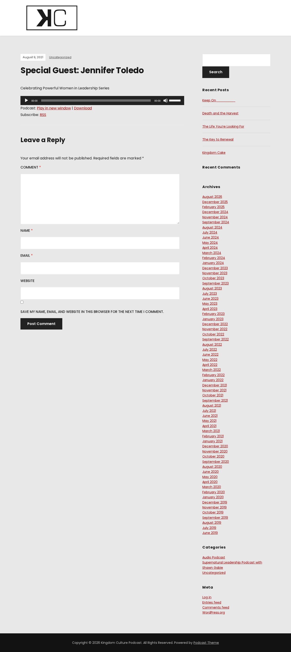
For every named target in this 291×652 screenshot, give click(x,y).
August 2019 (211, 522)
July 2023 (209, 293)
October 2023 (213, 278)
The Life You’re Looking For (223, 126)
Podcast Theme (206, 642)
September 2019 (215, 517)
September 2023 (215, 283)
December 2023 (215, 268)
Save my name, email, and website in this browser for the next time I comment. (92, 311)
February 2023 (213, 314)
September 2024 (215, 222)
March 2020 (211, 487)
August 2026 (212, 196)
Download (83, 108)
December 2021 (214, 385)
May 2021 (209, 420)
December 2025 (215, 202)
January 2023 (212, 319)
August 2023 (212, 288)
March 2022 (211, 370)
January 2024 (213, 263)
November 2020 (215, 451)
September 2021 (215, 400)
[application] (102, 100)
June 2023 (210, 298)
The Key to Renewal (217, 139)
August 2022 (212, 344)
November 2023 (214, 273)
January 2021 (212, 441)
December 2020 (215, 446)
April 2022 (209, 365)
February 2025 (213, 207)
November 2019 (214, 507)
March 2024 (211, 253)
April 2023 (209, 309)
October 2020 (213, 456)
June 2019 (210, 533)
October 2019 (212, 512)
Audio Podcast (213, 557)
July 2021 (209, 410)
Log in (206, 597)
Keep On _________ (218, 100)
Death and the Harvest (220, 113)
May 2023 (209, 303)
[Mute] (165, 100)
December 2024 (215, 212)
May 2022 (209, 359)
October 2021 (212, 395)
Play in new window (54, 108)
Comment (30, 167)
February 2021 (213, 436)
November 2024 (215, 217)
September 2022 (215, 339)
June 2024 (210, 237)
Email (26, 255)
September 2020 (215, 461)
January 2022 (212, 380)
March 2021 (211, 431)
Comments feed (215, 607)
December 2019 (214, 502)
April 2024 (210, 247)
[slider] (175, 100)
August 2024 (212, 227)
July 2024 (209, 232)
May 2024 (210, 242)
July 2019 (209, 528)
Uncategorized (60, 57)
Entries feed (211, 602)
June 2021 (210, 415)
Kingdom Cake (214, 152)
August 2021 (211, 405)
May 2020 (210, 477)
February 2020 (213, 492)
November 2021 (214, 390)
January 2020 (213, 497)
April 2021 (209, 426)
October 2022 (213, 334)
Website (27, 280)
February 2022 (213, 375)
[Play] (26, 100)
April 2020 (210, 482)
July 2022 (209, 349)
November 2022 (214, 329)
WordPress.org (213, 612)
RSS (43, 114)
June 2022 (210, 354)
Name (26, 230)
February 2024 (213, 258)
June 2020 (210, 471)
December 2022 (215, 324)
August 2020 (212, 466)
